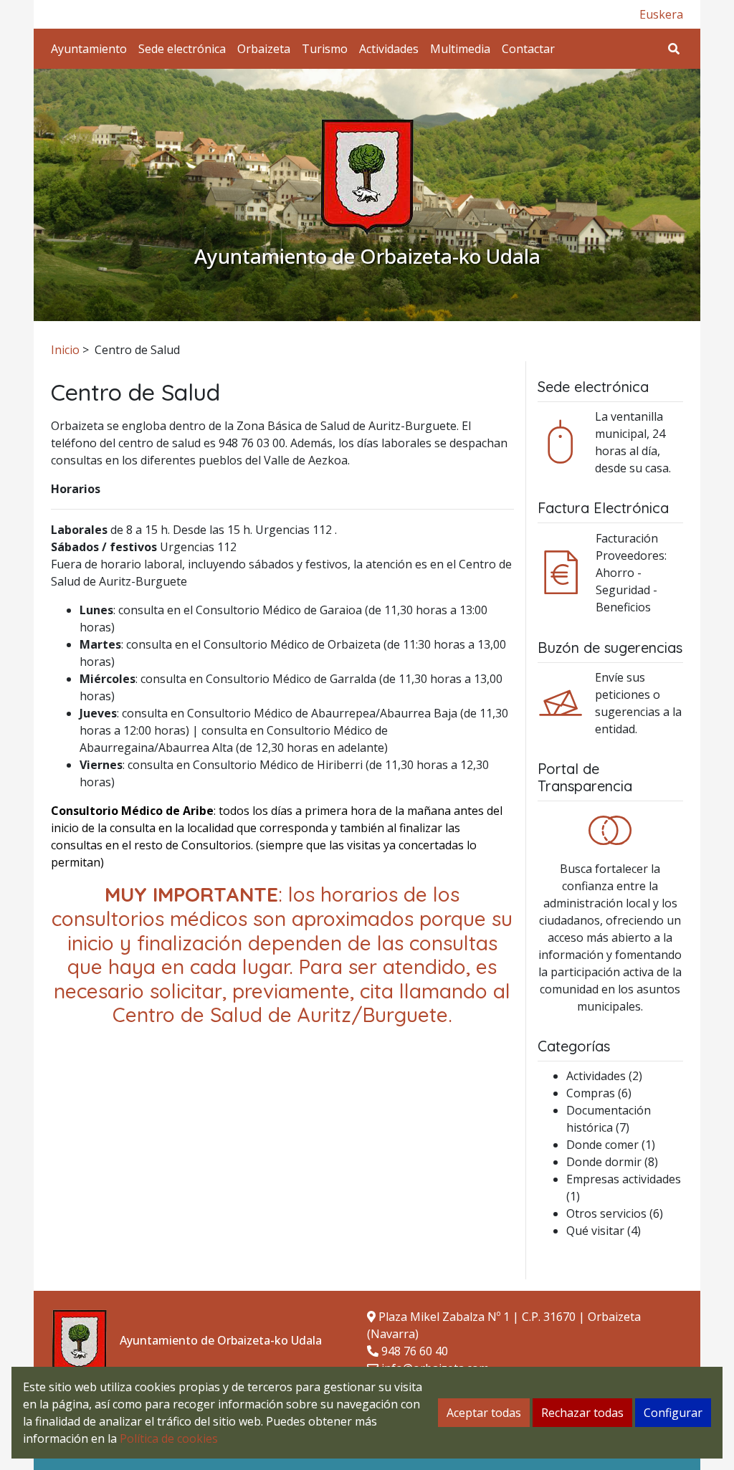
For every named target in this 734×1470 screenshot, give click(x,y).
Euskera (661, 14)
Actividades (389, 49)
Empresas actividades (623, 1179)
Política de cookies (169, 1438)
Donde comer (602, 1144)
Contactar (528, 49)
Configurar (673, 1413)
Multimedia (460, 49)
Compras (590, 1093)
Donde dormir (604, 1162)
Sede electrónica (182, 49)
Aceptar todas (484, 1413)
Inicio (65, 350)
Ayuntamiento (89, 49)
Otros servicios (606, 1213)
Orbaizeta (263, 49)
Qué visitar (595, 1230)
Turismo (325, 49)
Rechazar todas (582, 1413)
